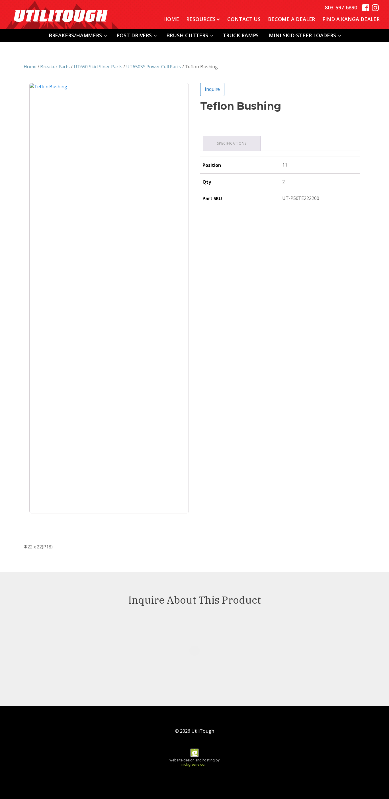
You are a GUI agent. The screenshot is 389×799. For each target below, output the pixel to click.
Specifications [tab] (232, 143)
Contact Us (244, 19)
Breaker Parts (55, 66)
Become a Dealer (291, 19)
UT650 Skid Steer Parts (98, 66)
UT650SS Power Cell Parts (153, 66)
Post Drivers (134, 35)
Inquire (212, 89)
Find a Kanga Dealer (351, 19)
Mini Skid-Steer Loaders (302, 35)
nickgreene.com (194, 764)
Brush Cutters (187, 35)
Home (171, 19)
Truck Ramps (241, 35)
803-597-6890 (341, 7)
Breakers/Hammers (75, 35)
